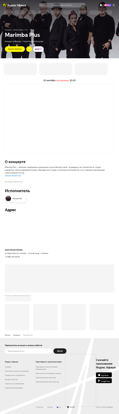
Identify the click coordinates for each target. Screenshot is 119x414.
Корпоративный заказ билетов (47, 382)
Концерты (16, 335)
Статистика (39, 407)
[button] (102, 12)
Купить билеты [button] (14, 49)
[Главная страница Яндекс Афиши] (4, 5)
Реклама (50, 407)
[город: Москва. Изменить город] (101, 5)
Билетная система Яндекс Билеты (48, 373)
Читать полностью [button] (13, 176)
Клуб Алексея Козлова (33, 41)
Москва (7, 335)
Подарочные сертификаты (15, 375)
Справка (8, 367)
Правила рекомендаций (14, 388)
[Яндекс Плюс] (107, 5)
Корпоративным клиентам (46, 378)
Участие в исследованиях (14, 384)
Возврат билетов (11, 379)
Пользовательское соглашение (17, 371)
